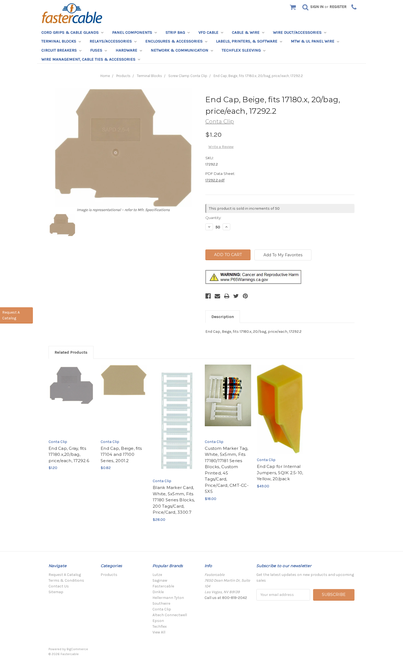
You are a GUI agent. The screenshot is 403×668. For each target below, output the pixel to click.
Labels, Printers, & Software (247, 41)
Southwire (161, 603)
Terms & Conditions (66, 580)
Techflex (159, 626)
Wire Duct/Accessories (298, 32)
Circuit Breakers (59, 50)
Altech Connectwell (169, 615)
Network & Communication (180, 50)
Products (123, 76)
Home (105, 76)
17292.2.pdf (215, 180)
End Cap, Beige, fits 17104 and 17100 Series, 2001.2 (121, 454)
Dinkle (158, 592)
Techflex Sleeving (242, 50)
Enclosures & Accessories (174, 41)
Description (222, 316)
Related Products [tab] (71, 352)
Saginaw (159, 580)
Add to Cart (71, 405)
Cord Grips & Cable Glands (70, 32)
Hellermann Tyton (168, 597)
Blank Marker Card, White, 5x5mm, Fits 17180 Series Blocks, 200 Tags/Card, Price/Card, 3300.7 (174, 500)
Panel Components (132, 32)
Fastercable (163, 586)
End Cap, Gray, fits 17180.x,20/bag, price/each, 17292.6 (69, 454)
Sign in (316, 6)
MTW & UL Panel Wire (313, 41)
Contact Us (59, 586)
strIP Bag (176, 32)
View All (158, 632)
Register (338, 6)
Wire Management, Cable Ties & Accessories (89, 59)
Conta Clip (161, 609)
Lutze (157, 574)
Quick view (72, 395)
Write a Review (221, 146)
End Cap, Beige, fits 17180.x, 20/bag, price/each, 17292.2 (258, 76)
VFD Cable (209, 32)
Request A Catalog (65, 574)
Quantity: (213, 217)
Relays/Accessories (111, 41)
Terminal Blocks (59, 41)
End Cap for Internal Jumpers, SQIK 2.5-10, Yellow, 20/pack (280, 472)
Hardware (127, 50)
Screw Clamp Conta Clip (187, 76)
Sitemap (56, 592)
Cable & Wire (246, 32)
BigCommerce (77, 649)
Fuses (96, 50)
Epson (158, 620)
